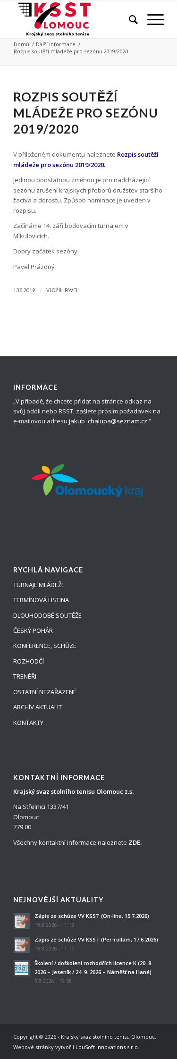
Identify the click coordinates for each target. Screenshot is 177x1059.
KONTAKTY (28, 722)
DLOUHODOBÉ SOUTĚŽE (47, 615)
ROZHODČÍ (28, 661)
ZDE (134, 842)
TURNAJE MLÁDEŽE (39, 584)
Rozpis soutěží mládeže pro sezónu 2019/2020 (85, 112)
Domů (21, 44)
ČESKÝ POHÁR (33, 630)
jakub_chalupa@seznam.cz (108, 421)
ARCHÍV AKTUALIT (37, 707)
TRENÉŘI (24, 676)
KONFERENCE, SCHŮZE (44, 645)
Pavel (71, 290)
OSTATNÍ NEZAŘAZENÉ (44, 692)
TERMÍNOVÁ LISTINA (41, 600)
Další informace (56, 44)
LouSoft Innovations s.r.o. (107, 1047)
